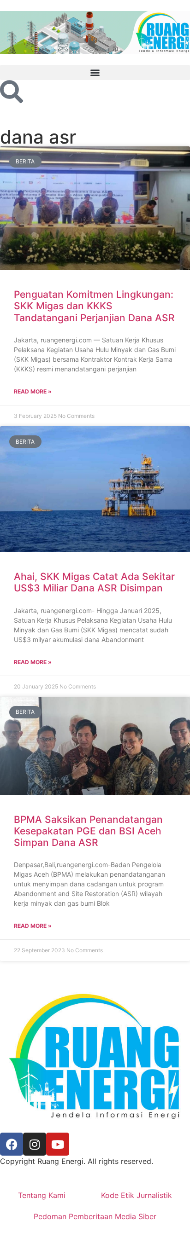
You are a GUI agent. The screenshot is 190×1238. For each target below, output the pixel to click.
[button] (95, 72)
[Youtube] (57, 1144)
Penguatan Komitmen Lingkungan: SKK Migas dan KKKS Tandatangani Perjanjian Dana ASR (94, 306)
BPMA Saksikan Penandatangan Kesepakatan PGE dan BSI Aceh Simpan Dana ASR (88, 831)
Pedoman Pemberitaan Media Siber (95, 1216)
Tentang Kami (41, 1195)
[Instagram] (34, 1144)
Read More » (33, 391)
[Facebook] (11, 1144)
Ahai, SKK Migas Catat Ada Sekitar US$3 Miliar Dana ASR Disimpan (94, 582)
